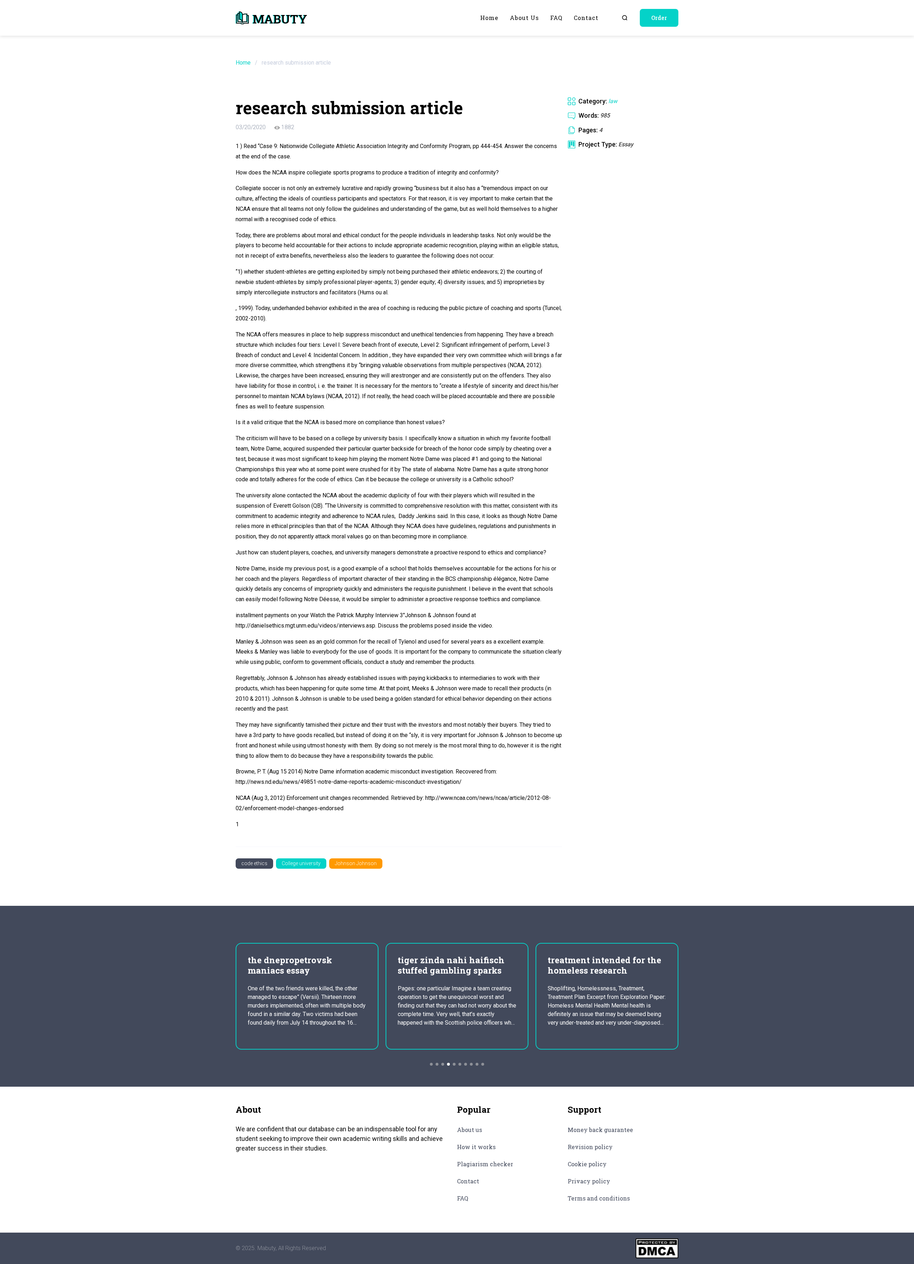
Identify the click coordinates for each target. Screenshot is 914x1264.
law (612, 101)
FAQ (556, 17)
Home (489, 17)
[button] (431, 1064)
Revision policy (590, 1147)
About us (524, 17)
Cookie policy (587, 1164)
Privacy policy (589, 1181)
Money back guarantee (600, 1129)
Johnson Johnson (356, 863)
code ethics (254, 863)
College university (301, 863)
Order (659, 17)
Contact (586, 17)
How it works (476, 1147)
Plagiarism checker (485, 1164)
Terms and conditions (599, 1198)
